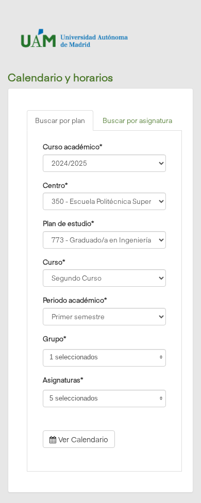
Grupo (54, 338)
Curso (54, 261)
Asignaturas (63, 379)
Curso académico (72, 146)
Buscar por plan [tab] (60, 120)
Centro (55, 185)
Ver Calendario (82, 439)
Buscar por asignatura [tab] (137, 120)
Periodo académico (75, 299)
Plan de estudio (68, 223)
